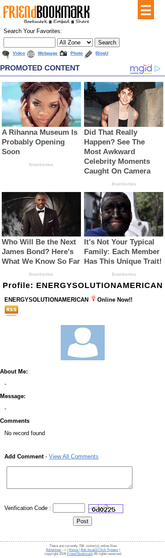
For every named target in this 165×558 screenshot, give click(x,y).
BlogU (101, 53)
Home (74, 550)
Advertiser (53, 550)
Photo (76, 53)
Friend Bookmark (80, 554)
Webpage (48, 53)
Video (19, 53)
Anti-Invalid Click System (99, 550)
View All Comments (74, 456)
